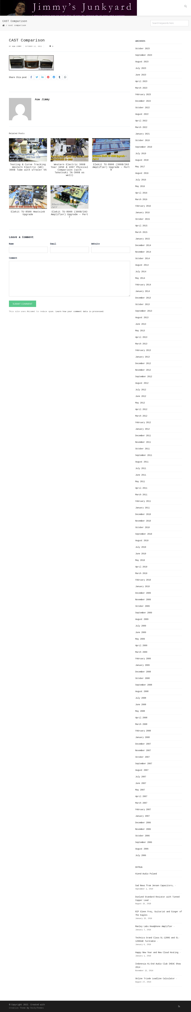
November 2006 (143, 829)
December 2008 (143, 672)
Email (53, 244)
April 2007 (141, 796)
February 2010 (143, 580)
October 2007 (142, 757)
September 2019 (143, 147)
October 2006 (142, 836)
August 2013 (141, 317)
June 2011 (140, 475)
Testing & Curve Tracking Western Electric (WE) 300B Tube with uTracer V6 (28, 167)
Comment (13, 258)
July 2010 (140, 547)
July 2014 (140, 271)
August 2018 (141, 160)
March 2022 (141, 127)
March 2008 (141, 724)
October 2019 (142, 140)
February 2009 (143, 658)
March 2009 (141, 652)
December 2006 (143, 822)
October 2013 (142, 304)
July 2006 (140, 855)
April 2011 (141, 488)
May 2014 (140, 278)
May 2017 (140, 166)
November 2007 (143, 750)
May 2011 (140, 481)
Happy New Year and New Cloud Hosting (156, 952)
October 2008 (142, 678)
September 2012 (143, 376)
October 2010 (142, 527)
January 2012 (142, 429)
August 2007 (141, 770)
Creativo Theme (17, 1008)
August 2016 (141, 173)
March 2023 (141, 88)
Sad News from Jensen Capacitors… (154, 885)
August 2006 (141, 849)
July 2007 (140, 777)
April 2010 (141, 567)
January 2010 (142, 586)
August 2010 (141, 540)
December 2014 (143, 245)
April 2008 (141, 718)
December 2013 (143, 298)
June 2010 (140, 554)
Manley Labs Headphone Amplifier (153, 926)
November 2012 (143, 370)
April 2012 (141, 409)
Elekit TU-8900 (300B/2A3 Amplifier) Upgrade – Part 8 (111, 167)
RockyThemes (37, 1008)
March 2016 (141, 199)
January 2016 (142, 212)
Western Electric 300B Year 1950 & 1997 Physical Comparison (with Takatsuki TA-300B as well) (69, 170)
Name (11, 244)
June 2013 (140, 324)
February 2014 (143, 285)
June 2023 (140, 75)
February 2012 (143, 422)
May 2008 (140, 711)
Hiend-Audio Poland (146, 874)
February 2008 (143, 731)
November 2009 (143, 599)
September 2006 (143, 842)
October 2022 (142, 107)
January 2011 (142, 508)
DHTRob (139, 867)
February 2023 (143, 94)
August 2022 (141, 114)
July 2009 (140, 626)
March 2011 (141, 494)
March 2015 (141, 232)
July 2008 (140, 698)
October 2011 (142, 449)
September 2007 (143, 763)
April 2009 (141, 645)
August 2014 (141, 265)
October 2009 (142, 606)
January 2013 (142, 357)
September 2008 (143, 685)
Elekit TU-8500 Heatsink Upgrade (28, 213)
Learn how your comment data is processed (79, 311)
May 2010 (140, 560)
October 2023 (142, 48)
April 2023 (141, 81)
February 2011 (143, 501)
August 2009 (141, 619)
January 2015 (142, 239)
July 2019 (140, 153)
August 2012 (141, 383)
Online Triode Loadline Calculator (155, 978)
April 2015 (141, 226)
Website (95, 244)
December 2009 (143, 593)
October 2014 (142, 258)
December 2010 (143, 514)
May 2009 (140, 639)
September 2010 (143, 534)
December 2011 (143, 435)
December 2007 (143, 744)
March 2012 (141, 416)
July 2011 (140, 468)
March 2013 (141, 344)
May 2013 (140, 330)
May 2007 (140, 790)
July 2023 (140, 68)
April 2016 (141, 193)
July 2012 (140, 390)
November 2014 (143, 252)
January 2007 (142, 816)
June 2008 (140, 704)
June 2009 (140, 632)
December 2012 (143, 363)
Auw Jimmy (16, 46)
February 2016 (143, 206)
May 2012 (140, 403)
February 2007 (143, 809)
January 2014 (142, 291)
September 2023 (143, 55)
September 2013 (143, 311)
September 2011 (143, 455)
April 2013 (141, 337)
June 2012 (140, 396)
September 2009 (143, 613)
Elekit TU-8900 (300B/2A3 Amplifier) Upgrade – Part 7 (69, 215)
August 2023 (141, 62)
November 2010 (143, 521)
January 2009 (142, 665)
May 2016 (140, 186)
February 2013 (143, 350)
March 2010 (141, 573)
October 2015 (142, 219)
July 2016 (140, 180)
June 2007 (140, 783)
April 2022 (141, 121)
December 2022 (143, 101)
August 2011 (141, 462)
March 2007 (141, 803)
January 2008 (142, 737)
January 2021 (142, 134)
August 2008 (141, 691)
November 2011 (143, 442)
